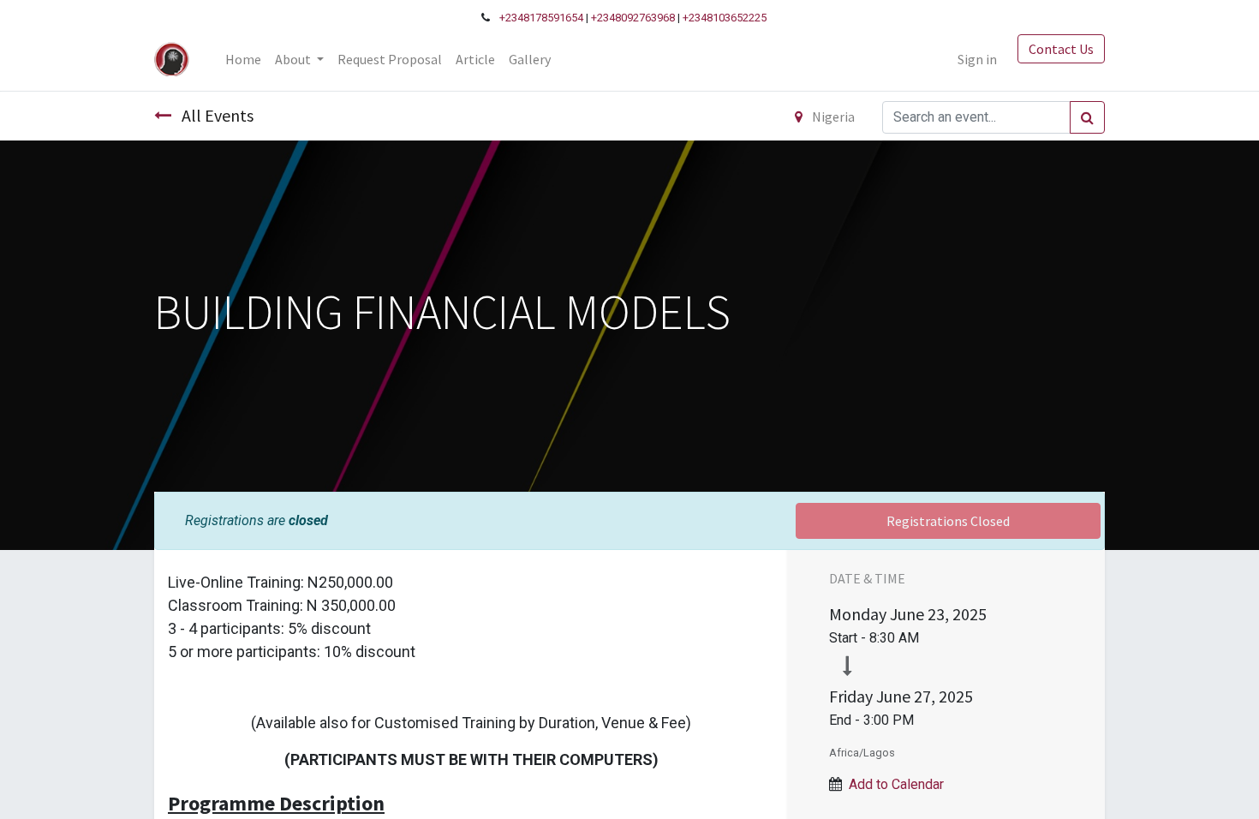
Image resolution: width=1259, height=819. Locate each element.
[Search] (1087, 117)
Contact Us (1061, 48)
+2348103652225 (725, 17)
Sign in (977, 59)
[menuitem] (243, 59)
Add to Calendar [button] (896, 784)
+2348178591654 (541, 17)
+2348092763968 (633, 17)
